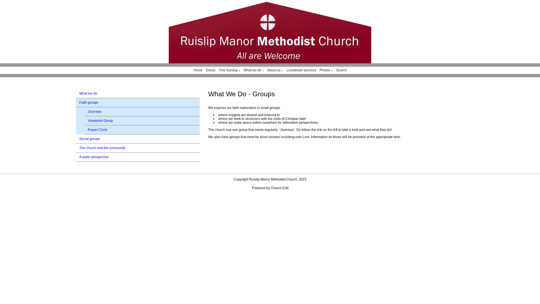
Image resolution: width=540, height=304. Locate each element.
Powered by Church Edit (270, 188)
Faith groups (88, 102)
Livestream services (301, 70)
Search (341, 70)
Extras (210, 70)
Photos (325, 70)
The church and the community (102, 148)
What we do (252, 70)
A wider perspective (94, 157)
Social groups (89, 139)
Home (197, 70)
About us (274, 70)
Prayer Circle (97, 130)
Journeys (94, 111)
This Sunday (228, 70)
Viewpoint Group (100, 120)
